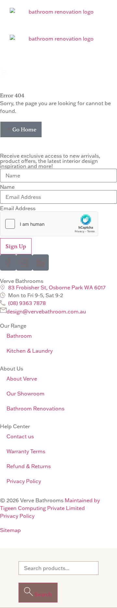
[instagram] (24, 262)
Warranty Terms (25, 451)
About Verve (21, 378)
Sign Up (16, 246)
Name (7, 186)
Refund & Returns (28, 466)
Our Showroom (25, 393)
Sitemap (10, 530)
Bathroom (19, 336)
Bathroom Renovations (35, 408)
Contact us (20, 436)
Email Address (17, 208)
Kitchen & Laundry (29, 350)
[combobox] (58, 568)
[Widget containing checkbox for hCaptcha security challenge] (49, 224)
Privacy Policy (23, 481)
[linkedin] (40, 262)
